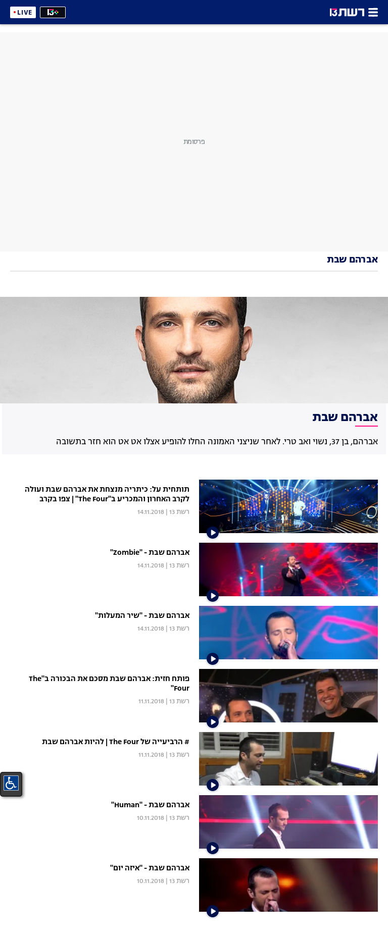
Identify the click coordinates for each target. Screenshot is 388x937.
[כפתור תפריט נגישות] (11, 783)
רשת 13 (179, 512)
